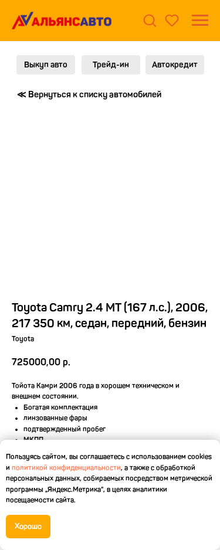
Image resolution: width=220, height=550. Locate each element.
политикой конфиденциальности (66, 468)
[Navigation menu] (200, 20)
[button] (150, 20)
